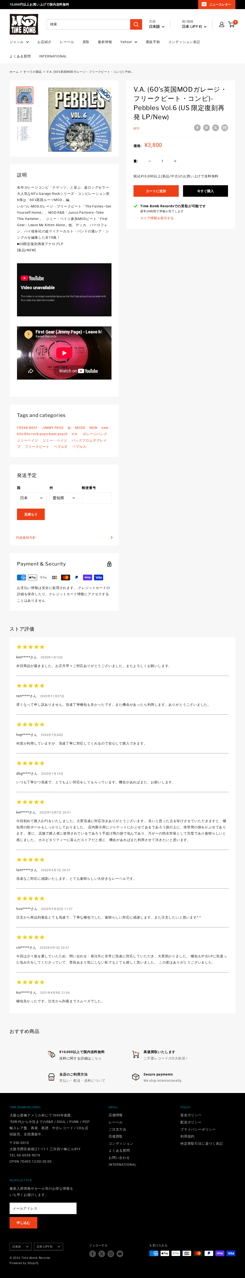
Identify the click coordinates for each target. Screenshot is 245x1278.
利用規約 (187, 1136)
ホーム (14, 71)
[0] (231, 24)
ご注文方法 (117, 1129)
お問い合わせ (119, 1158)
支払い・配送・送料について (82, 1080)
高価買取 (116, 1136)
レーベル (67, 42)
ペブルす (61, 446)
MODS (80, 428)
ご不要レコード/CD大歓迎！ (166, 1058)
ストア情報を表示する (157, 218)
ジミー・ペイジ (55, 440)
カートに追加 (156, 191)
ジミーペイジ (27, 440)
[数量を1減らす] (150, 161)
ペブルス (79, 446)
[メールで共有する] (224, 127)
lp (69, 428)
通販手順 (153, 42)
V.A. (75, 434)
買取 (86, 42)
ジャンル (17, 42)
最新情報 (105, 42)
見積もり (31, 514)
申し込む (23, 1223)
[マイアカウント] (221, 24)
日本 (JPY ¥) (44, 1246)
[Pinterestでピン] (206, 127)
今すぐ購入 (205, 191)
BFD (136, 128)
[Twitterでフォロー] (101, 1253)
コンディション (121, 1143)
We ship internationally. (163, 1080)
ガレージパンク (95, 434)
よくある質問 (20, 56)
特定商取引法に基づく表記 (201, 1143)
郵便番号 (89, 488)
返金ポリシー (191, 1115)
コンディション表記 (184, 42)
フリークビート (37, 446)
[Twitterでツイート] (215, 127)
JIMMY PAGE (53, 428)
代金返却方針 (26, 537)
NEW (93, 428)
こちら (96, 1058)
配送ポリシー (191, 1122)
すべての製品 (32, 71)
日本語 (16, 1246)
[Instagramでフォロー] (110, 1253)
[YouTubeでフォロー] (120, 1253)
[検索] (136, 24)
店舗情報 (116, 1115)
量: (136, 161)
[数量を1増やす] (175, 161)
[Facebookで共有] (197, 127)
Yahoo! (126, 42)
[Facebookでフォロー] (92, 1253)
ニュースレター (220, 4)
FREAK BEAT (27, 428)
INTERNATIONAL (53, 56)
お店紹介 (44, 42)
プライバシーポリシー (198, 1129)
